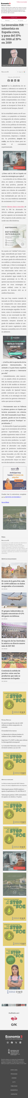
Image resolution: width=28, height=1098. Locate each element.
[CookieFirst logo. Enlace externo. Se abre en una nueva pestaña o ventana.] (5, 3)
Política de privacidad (22, 2)
